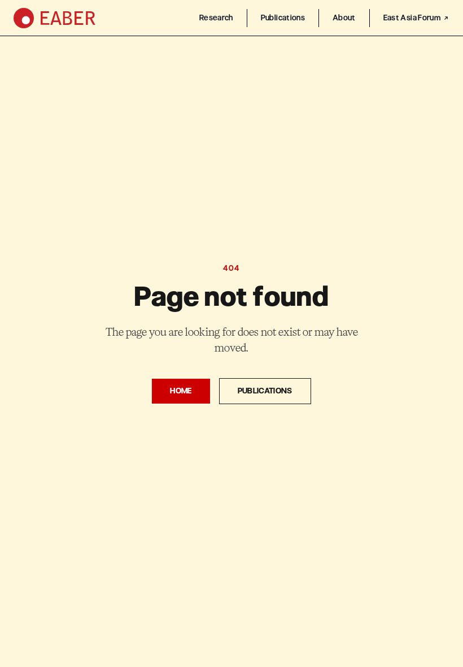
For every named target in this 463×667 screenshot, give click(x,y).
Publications (283, 18)
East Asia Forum (411, 18)
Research (216, 18)
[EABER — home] (54, 18)
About (344, 18)
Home (180, 391)
